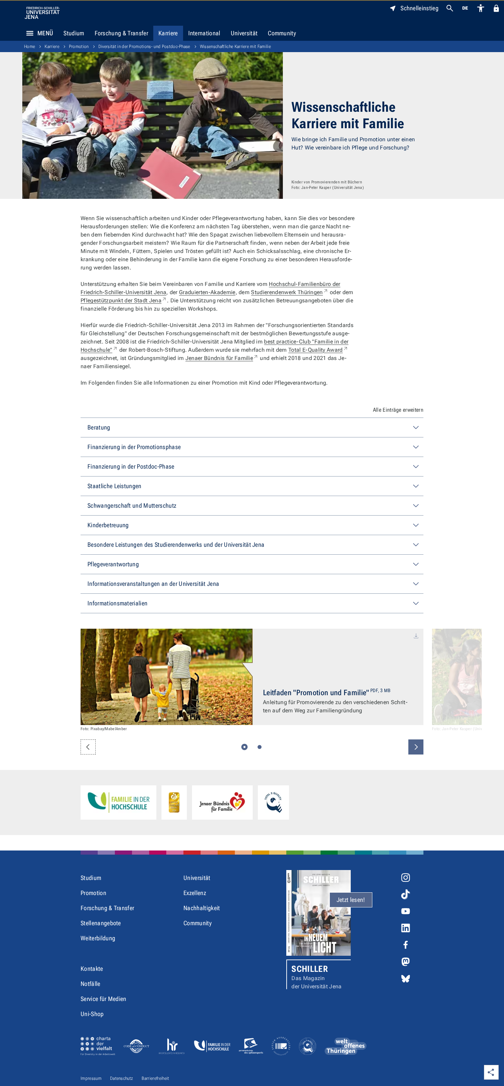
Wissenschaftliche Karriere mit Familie (235, 46)
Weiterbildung (98, 938)
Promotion (79, 46)
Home (29, 46)
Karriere (168, 33)
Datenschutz (121, 1078)
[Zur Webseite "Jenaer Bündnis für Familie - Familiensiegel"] (174, 802)
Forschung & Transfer (121, 33)
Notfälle (90, 983)
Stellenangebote (101, 923)
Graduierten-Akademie (207, 292)
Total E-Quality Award (318, 350)
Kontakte (92, 968)
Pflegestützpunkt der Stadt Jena (124, 300)
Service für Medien (104, 998)
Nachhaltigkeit (201, 908)
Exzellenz (194, 892)
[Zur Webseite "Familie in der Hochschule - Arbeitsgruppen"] (118, 802)
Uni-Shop (92, 1013)
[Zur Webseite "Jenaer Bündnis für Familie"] (222, 802)
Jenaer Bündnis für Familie (222, 358)
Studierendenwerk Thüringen (289, 292)
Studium (73, 33)
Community (282, 33)
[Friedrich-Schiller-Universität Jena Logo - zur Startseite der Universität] (42, 13)
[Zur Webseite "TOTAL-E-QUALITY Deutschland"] (273, 802)
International (204, 33)
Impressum (91, 1078)
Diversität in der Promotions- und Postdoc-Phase (144, 46)
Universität (244, 33)
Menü (45, 33)
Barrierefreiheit (155, 1078)
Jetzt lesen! (351, 899)
